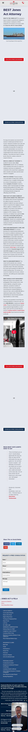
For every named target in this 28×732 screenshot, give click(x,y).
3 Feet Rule (6, 667)
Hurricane (5, 652)
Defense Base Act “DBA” (9, 629)
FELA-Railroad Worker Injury (10, 638)
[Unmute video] (19, 714)
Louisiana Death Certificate (9, 669)
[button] (3, 3)
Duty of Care (6, 620)
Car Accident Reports (8, 612)
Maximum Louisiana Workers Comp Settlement (11, 636)
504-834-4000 (4, 723)
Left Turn (5, 623)
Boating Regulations (8, 676)
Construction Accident (8, 662)
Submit (6, 589)
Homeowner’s (6, 648)
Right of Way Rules (7, 616)
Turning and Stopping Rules (10, 618)
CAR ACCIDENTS (7, 610)
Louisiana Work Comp (8, 633)
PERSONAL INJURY (8, 660)
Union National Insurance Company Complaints (11, 671)
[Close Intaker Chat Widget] (27, 701)
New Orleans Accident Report (10, 674)
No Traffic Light (6, 625)
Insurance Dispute (7, 654)
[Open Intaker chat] (13, 731)
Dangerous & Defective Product (10, 665)
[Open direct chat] (24, 701)
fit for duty (13, 247)
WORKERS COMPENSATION (10, 627)
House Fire (5, 650)
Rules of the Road (7, 614)
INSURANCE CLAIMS (8, 642)
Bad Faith (5, 644)
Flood (4, 646)
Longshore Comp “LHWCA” (9, 631)
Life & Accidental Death (8, 656)
